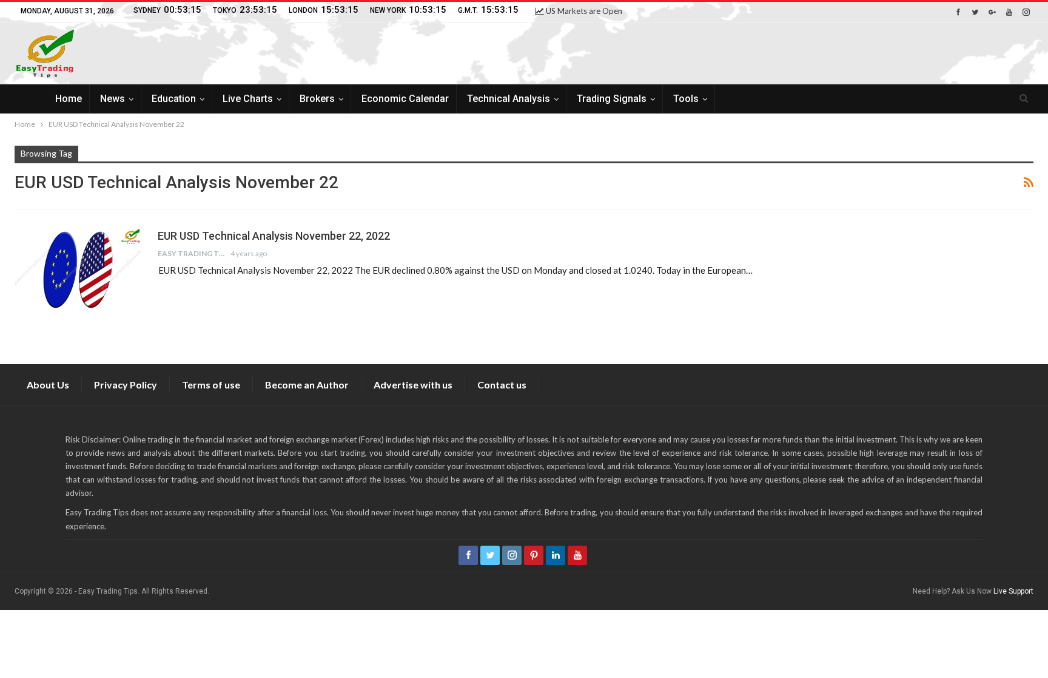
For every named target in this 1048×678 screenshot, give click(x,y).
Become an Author (307, 384)
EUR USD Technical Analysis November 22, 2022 (274, 235)
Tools (686, 98)
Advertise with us (413, 384)
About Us (48, 384)
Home (68, 98)
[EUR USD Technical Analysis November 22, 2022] (78, 269)
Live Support (1013, 591)
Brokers (317, 98)
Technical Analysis (508, 98)
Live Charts (248, 98)
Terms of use (211, 384)
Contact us (501, 384)
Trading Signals (612, 98)
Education (174, 98)
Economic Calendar (405, 98)
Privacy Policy (125, 384)
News (112, 98)
